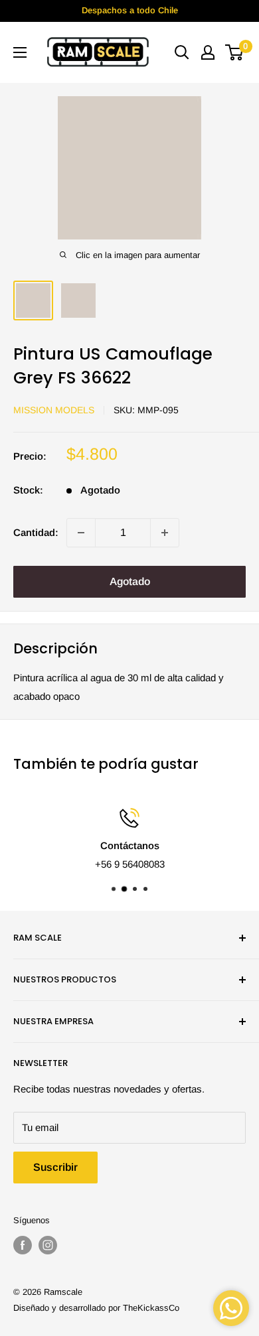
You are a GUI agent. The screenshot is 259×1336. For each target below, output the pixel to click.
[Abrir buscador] (182, 52)
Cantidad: (35, 532)
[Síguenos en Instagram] (48, 1245)
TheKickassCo (151, 1308)
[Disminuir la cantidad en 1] (81, 533)
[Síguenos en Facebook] (22, 1245)
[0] (234, 52)
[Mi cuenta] (208, 52)
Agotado (130, 581)
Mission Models (53, 410)
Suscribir (55, 1167)
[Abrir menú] (20, 52)
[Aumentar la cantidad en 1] (165, 533)
